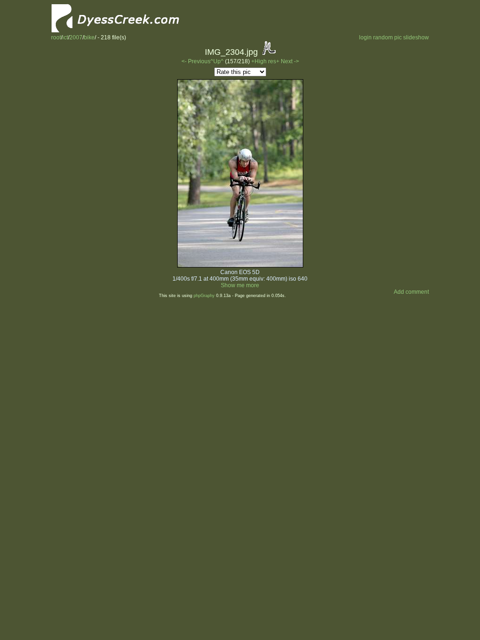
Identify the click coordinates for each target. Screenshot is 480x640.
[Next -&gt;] (240, 265)
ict (65, 37)
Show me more (240, 285)
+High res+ (266, 61)
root (56, 37)
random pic (387, 37)
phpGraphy (204, 295)
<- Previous (195, 61)
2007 (75, 37)
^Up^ (217, 61)
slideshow (416, 37)
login (365, 37)
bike (89, 37)
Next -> (290, 61)
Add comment (411, 292)
